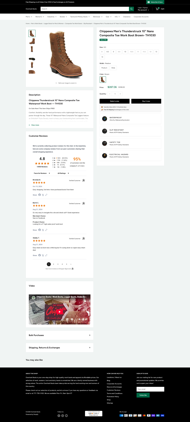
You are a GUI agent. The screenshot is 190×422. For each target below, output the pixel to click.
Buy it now (146, 101)
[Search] (131, 9)
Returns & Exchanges (114, 387)
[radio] (60, 158)
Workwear (96, 17)
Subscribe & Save (156, 2)
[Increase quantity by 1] (120, 94)
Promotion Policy (113, 397)
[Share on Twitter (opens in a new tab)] (43, 195)
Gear (107, 17)
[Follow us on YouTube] (66, 415)
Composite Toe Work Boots (73, 23)
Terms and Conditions (114, 393)
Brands (62, 17)
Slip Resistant (88, 23)
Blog (108, 380)
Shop (109, 400)
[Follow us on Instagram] (62, 415)
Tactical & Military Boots (78, 17)
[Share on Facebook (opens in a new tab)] (39, 195)
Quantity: (103, 94)
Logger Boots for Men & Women (54, 23)
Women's (38, 17)
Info (116, 17)
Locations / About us (114, 377)
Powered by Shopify (32, 414)
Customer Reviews (113, 390)
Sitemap (110, 403)
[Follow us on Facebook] (58, 415)
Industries (50, 17)
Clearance (126, 17)
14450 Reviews (44, 167)
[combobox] (85, 9)
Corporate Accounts (141, 17)
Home (28, 23)
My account (142, 10)
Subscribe (143, 395)
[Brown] (103, 79)
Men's (28, 17)
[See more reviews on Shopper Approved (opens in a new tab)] (46, 195)
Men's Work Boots (36, 23)
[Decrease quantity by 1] (110, 94)
